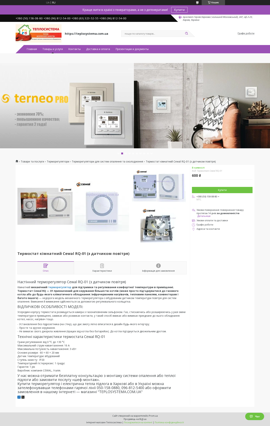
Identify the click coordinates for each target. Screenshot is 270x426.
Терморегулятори (58, 161)
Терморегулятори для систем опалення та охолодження (107, 161)
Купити (179, 10)
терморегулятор (59, 287)
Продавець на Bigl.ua (135, 419)
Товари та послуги (32, 161)
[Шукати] (186, 33)
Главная (32, 49)
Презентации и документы (132, 49)
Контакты (74, 49)
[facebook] (19, 397)
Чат (257, 416)
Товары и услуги (52, 49)
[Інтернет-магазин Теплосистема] (39, 33)
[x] (22, 397)
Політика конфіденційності (169, 422)
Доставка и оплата (98, 49)
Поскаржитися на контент (138, 422)
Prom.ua (153, 415)
